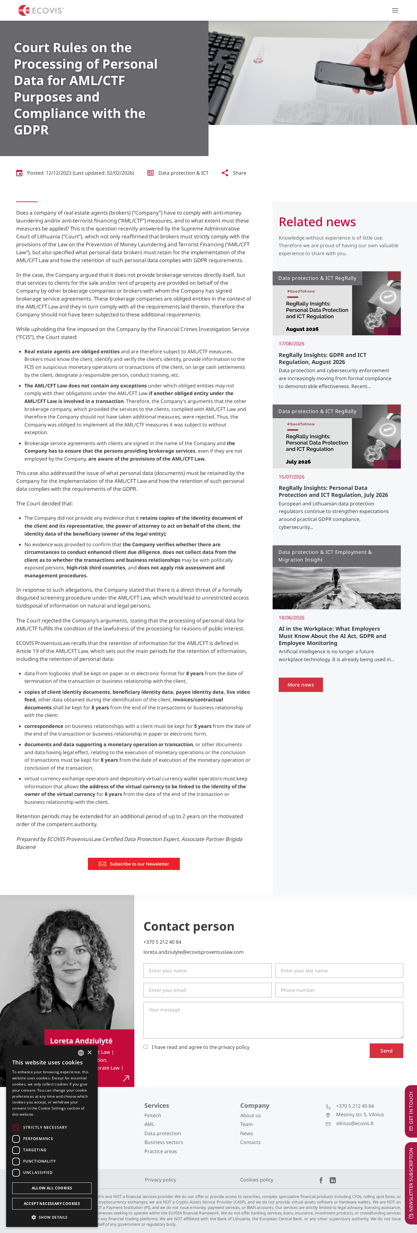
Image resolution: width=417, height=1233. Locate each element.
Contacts (250, 1142)
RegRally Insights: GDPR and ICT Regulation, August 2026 (322, 358)
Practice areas (160, 1151)
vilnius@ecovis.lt (355, 1123)
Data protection (162, 1133)
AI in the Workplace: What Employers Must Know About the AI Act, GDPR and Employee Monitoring (332, 636)
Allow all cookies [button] (52, 1188)
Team (246, 1124)
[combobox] (81, 1053)
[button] (395, 10)
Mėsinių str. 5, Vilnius (360, 1114)
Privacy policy (160, 1179)
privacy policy (233, 1047)
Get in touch (411, 1107)
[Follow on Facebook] (321, 1181)
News (246, 1133)
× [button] (89, 1052)
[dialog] (52, 1136)
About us (250, 1115)
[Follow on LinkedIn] (333, 1181)
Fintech (152, 1115)
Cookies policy (256, 1179)
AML (149, 1124)
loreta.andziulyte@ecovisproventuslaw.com (193, 952)
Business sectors (163, 1142)
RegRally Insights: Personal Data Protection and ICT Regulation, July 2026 (333, 491)
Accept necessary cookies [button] (52, 1203)
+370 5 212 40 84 (162, 942)
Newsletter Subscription (411, 1179)
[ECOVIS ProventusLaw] (41, 10)
